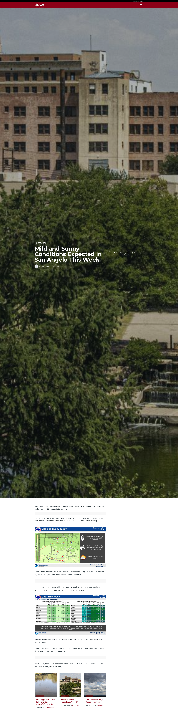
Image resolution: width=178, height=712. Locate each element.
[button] (117, 253)
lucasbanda (51, 707)
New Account (136, 1)
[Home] (39, 5)
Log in (141, 1)
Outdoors (41, 243)
